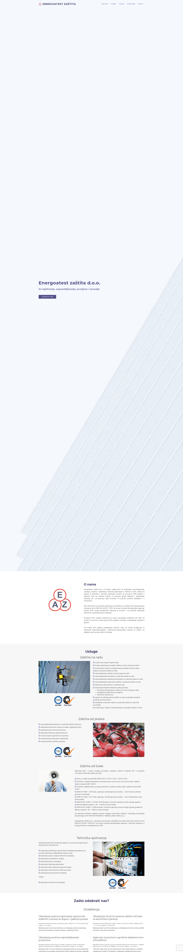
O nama (113, 4)
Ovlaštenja (131, 4)
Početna (105, 4)
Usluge (121, 4)
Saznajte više (47, 296)
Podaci (140, 4)
